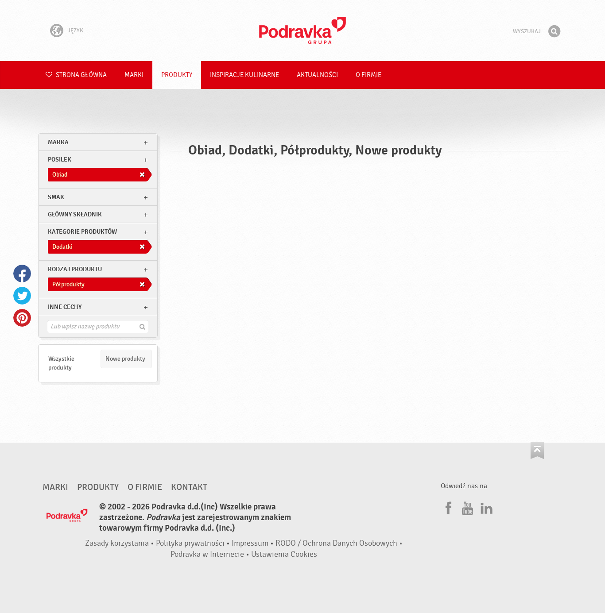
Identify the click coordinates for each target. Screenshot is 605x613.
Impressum (250, 543)
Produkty (176, 75)
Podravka (302, 30)
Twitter (22, 296)
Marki (133, 75)
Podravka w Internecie (207, 554)
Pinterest (22, 318)
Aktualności (317, 75)
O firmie (368, 75)
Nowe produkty (125, 358)
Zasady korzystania (117, 543)
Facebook (22, 273)
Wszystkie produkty (61, 363)
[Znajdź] (554, 31)
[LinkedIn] (485, 506)
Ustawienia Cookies (284, 554)
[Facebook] (447, 506)
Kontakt (189, 487)
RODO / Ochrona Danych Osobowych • (339, 543)
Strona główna (80, 75)
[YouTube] (466, 506)
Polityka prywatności (190, 543)
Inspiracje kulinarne (244, 75)
